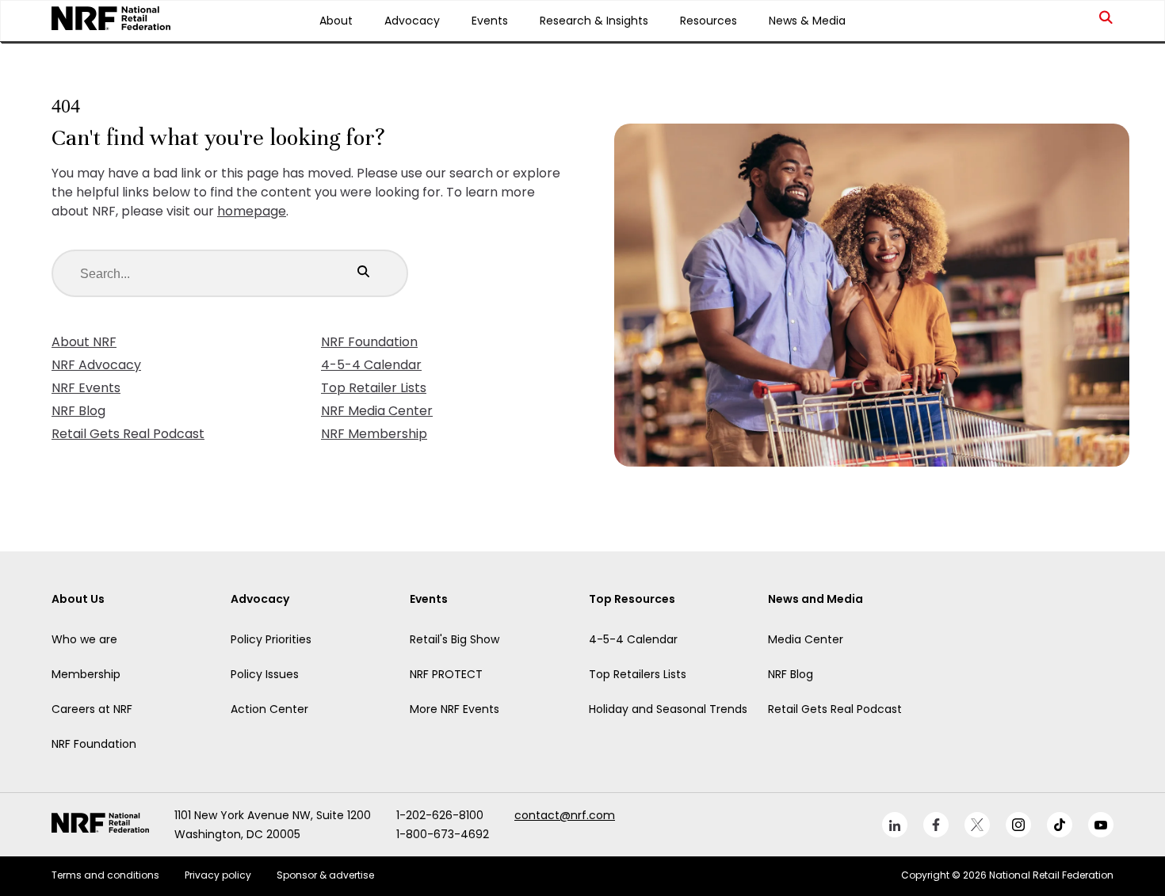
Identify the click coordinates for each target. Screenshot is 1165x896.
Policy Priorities (271, 639)
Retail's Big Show (454, 639)
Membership (86, 674)
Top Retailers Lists (637, 674)
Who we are (84, 639)
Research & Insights (594, 21)
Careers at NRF (92, 709)
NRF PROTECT (446, 674)
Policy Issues (265, 674)
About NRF (84, 342)
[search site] (1106, 20)
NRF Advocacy (96, 365)
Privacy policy (218, 875)
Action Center (269, 709)
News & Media (807, 21)
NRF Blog (78, 411)
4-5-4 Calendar (371, 365)
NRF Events (86, 388)
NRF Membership (374, 434)
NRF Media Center (377, 411)
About (336, 21)
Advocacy (412, 21)
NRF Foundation (369, 342)
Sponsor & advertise (325, 875)
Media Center (805, 639)
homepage (251, 211)
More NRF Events (454, 709)
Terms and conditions (105, 875)
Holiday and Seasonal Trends (668, 709)
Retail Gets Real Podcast (128, 434)
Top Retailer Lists (373, 388)
